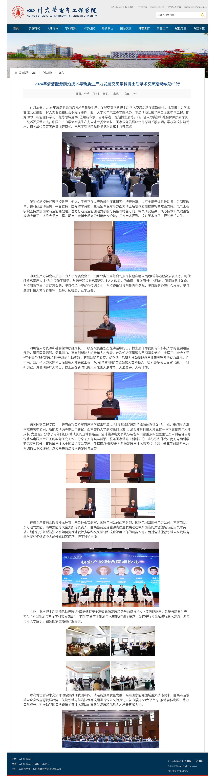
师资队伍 (107, 28)
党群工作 (144, 28)
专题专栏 (199, 28)
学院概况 (34, 28)
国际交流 (126, 28)
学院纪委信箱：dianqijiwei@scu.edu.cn (187, 7)
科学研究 (89, 28)
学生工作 (162, 28)
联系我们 (130, 7)
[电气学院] (54, 7)
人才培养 (52, 28)
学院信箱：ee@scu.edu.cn (151, 7)
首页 (16, 28)
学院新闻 (47, 72)
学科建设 (71, 28)
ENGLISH (116, 7)
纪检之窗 (180, 28)
